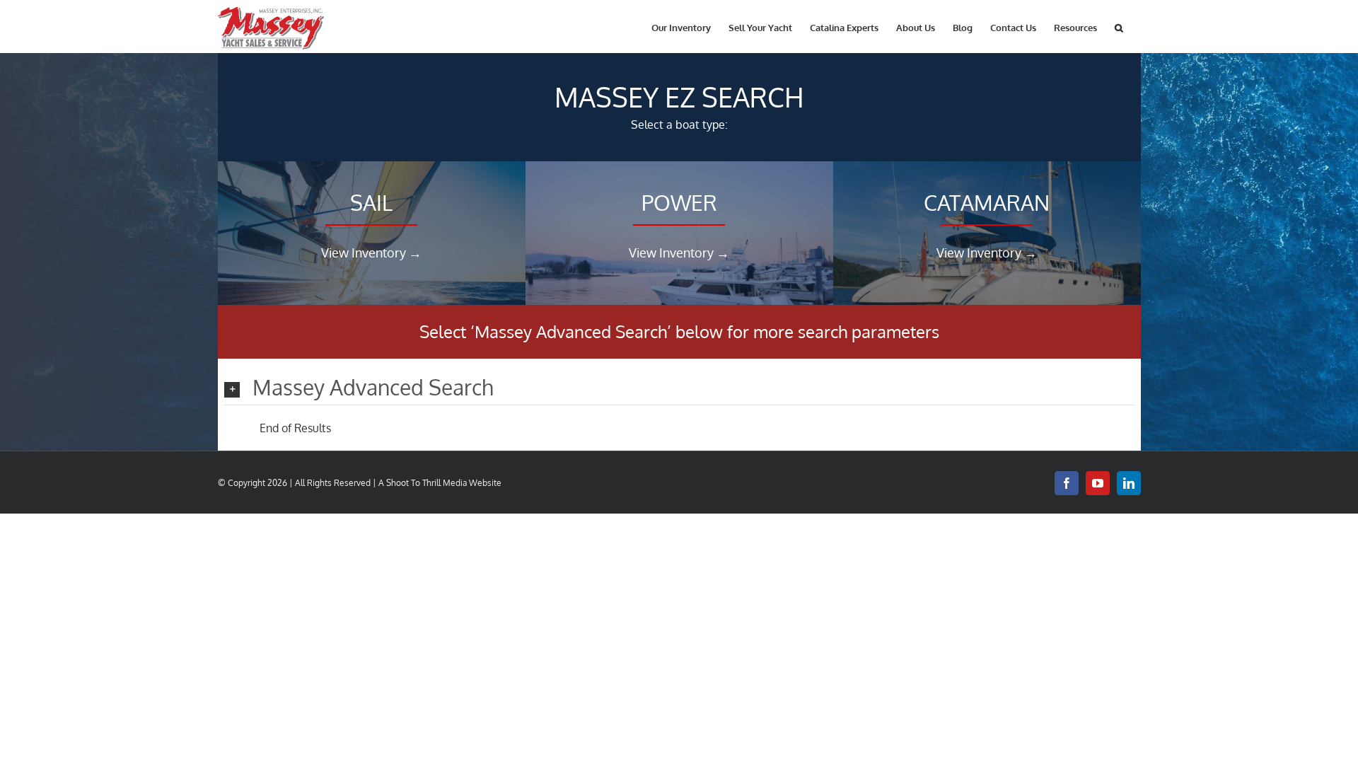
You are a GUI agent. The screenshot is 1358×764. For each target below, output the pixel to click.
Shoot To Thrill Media (426, 483)
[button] (1119, 26)
